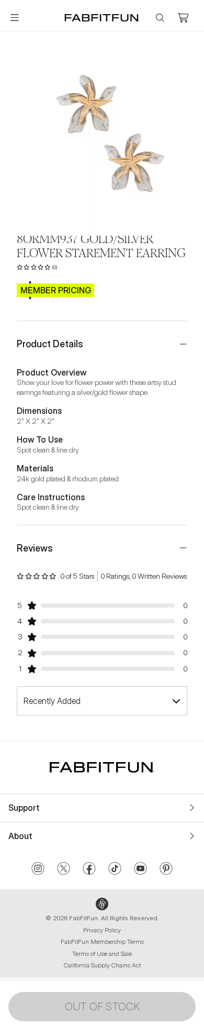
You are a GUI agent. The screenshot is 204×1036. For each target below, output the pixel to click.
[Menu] (14, 18)
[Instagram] (37, 869)
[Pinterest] (166, 869)
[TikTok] (114, 869)
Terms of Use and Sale (102, 953)
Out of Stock (102, 1006)
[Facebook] (89, 869)
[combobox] (102, 700)
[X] (63, 869)
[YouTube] (140, 869)
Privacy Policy (102, 930)
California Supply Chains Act (102, 965)
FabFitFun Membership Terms (102, 941)
